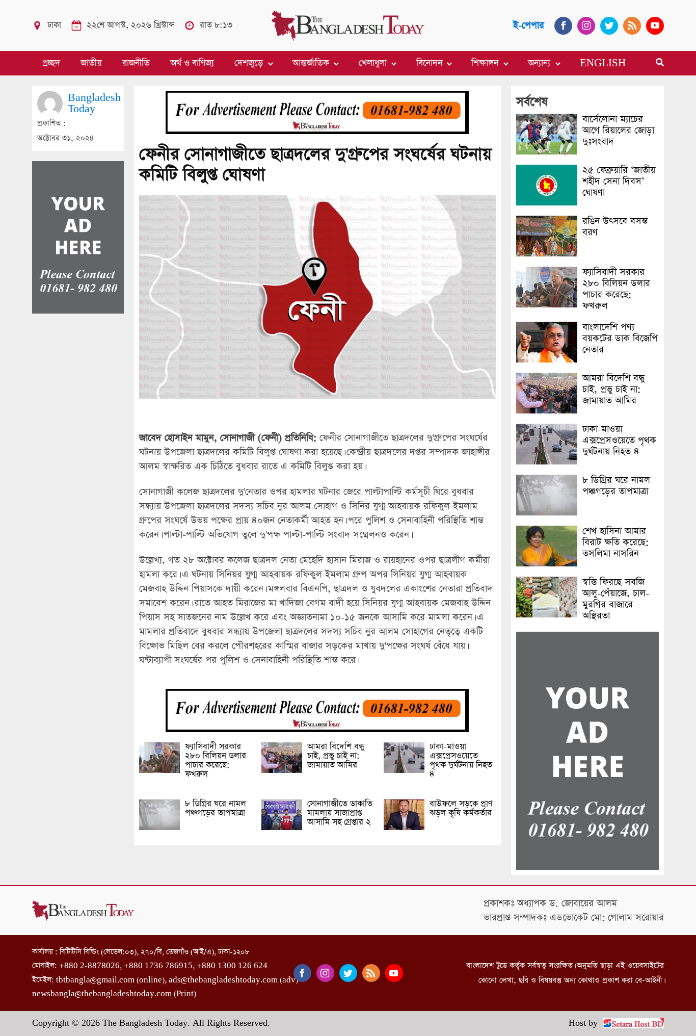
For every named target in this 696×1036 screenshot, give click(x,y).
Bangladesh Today (94, 103)
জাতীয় (91, 63)
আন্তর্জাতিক (310, 63)
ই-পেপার (528, 25)
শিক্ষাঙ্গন (484, 63)
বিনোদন (429, 63)
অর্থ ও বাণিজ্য (192, 63)
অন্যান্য (539, 63)
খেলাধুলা (373, 63)
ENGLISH (603, 63)
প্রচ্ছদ (51, 63)
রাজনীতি (136, 63)
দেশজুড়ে (248, 63)
